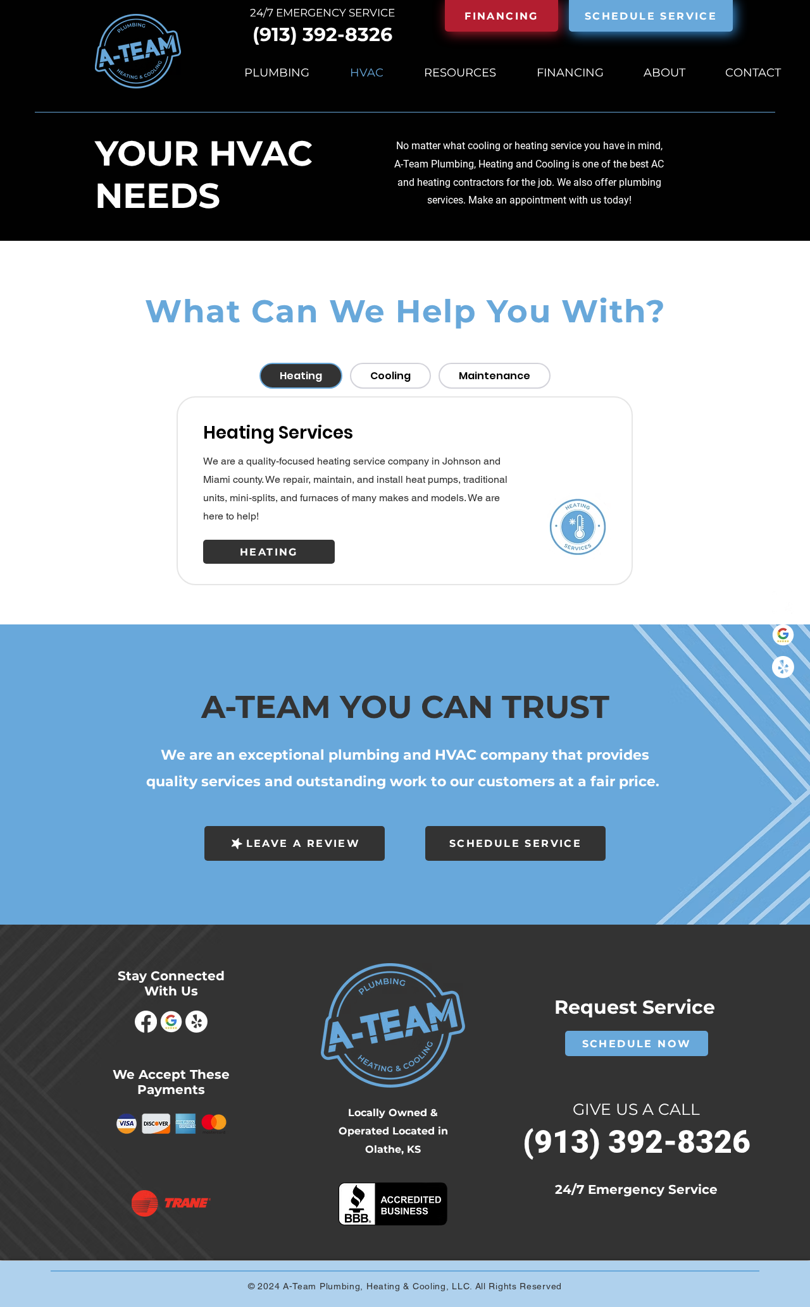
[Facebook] (783, 603)
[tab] (300, 376)
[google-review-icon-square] (783, 635)
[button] (651, 16)
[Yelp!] (783, 667)
